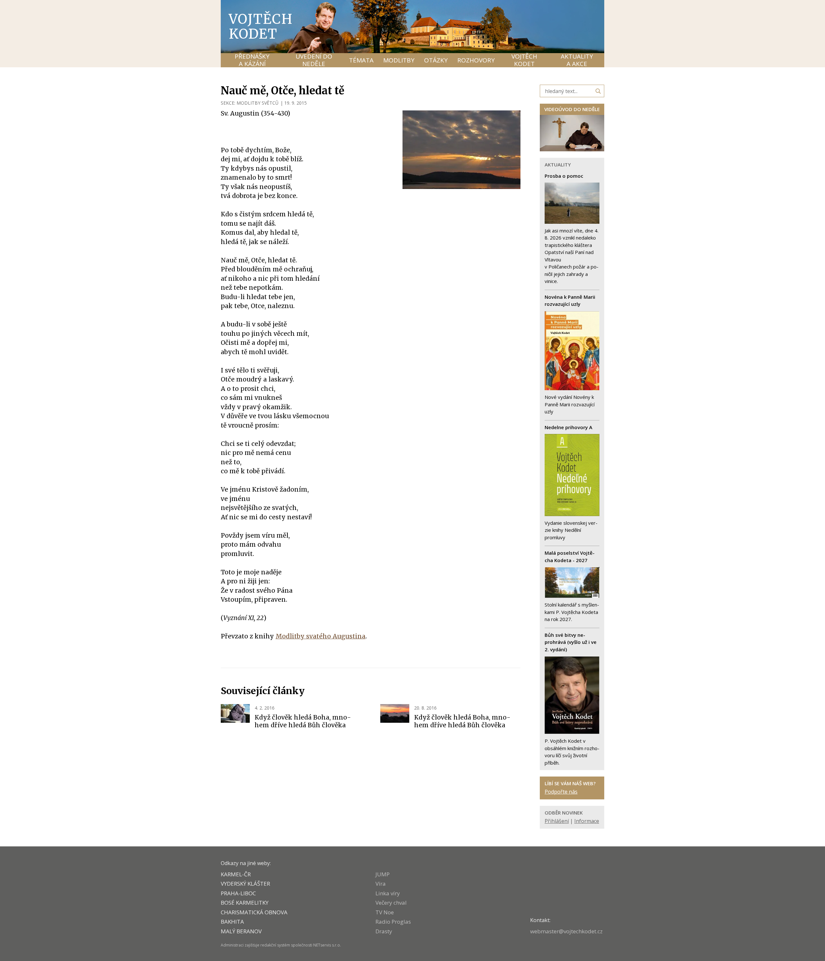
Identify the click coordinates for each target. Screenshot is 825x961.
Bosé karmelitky (244, 902)
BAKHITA (232, 921)
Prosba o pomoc (564, 176)
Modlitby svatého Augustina (320, 636)
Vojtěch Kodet (261, 26)
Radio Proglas (393, 921)
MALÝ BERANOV (241, 931)
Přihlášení (557, 820)
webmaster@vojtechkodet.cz (566, 931)
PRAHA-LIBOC (238, 893)
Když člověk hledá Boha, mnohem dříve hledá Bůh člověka (303, 721)
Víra (380, 883)
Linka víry (387, 893)
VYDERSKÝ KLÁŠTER (245, 883)
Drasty (383, 931)
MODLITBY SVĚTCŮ (257, 103)
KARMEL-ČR (236, 874)
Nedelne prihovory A (568, 427)
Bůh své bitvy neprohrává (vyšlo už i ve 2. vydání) (571, 642)
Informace (586, 820)
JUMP (382, 874)
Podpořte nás (561, 791)
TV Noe (384, 912)
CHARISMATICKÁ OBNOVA (254, 912)
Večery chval (391, 902)
